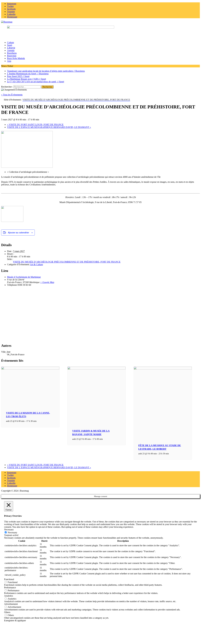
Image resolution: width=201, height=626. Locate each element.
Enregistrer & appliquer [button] (15, 620)
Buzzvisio (11, 55)
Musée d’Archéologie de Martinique (24, 277)
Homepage (12, 485)
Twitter (10, 475)
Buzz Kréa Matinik (16, 58)
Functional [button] (9, 579)
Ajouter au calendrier (18, 232)
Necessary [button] (9, 529)
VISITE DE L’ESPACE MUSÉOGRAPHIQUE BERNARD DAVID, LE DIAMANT (49, 127)
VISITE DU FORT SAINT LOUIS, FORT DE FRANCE (35, 124)
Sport (9, 45)
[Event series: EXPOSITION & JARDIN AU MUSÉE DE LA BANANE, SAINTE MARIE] (104, 439)
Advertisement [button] (11, 604)
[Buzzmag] (100, 22)
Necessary (12, 532)
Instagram (11, 472)
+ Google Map (47, 282)
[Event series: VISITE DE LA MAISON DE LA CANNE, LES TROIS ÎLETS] (38, 421)
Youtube (11, 480)
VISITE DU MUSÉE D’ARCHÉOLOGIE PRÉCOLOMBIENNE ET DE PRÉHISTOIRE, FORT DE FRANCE (67, 262)
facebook (11, 478)
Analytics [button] (8, 596)
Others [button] (7, 612)
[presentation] (30, 369)
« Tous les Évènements (12, 94)
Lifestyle (11, 47)
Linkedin (11, 483)
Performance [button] (10, 587)
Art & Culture (36, 264)
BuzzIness (12, 53)
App (9, 61)
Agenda (10, 50)
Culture (10, 42)
